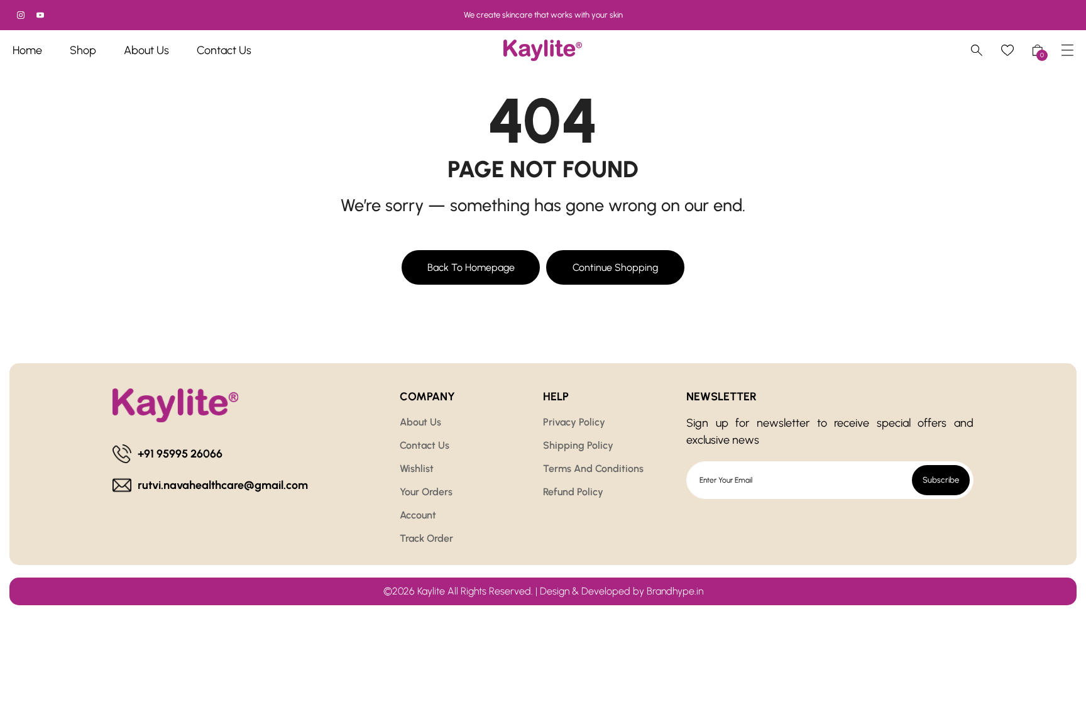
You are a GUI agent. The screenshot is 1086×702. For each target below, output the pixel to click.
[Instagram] (21, 15)
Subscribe (941, 480)
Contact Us (424, 445)
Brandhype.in (675, 591)
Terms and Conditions (593, 468)
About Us (420, 422)
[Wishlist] (1007, 50)
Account (418, 515)
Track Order (426, 538)
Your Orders (426, 492)
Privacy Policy (574, 422)
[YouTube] (40, 15)
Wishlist (417, 468)
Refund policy (573, 492)
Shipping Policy (578, 445)
